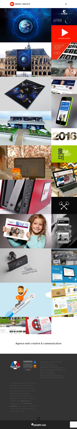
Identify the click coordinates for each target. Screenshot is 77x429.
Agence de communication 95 (47, 373)
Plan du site (61, 377)
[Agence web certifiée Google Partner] (23, 366)
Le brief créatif (44, 377)
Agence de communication (47, 371)
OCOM (22, 411)
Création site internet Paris (47, 363)
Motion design (58, 375)
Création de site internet (56, 367)
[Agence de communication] (38, 424)
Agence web (62, 369)
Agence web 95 (44, 361)
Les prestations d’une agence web (49, 369)
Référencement (53, 377)
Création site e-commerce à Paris (48, 365)
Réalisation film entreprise (47, 375)
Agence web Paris (44, 367)
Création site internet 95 (55, 361)
